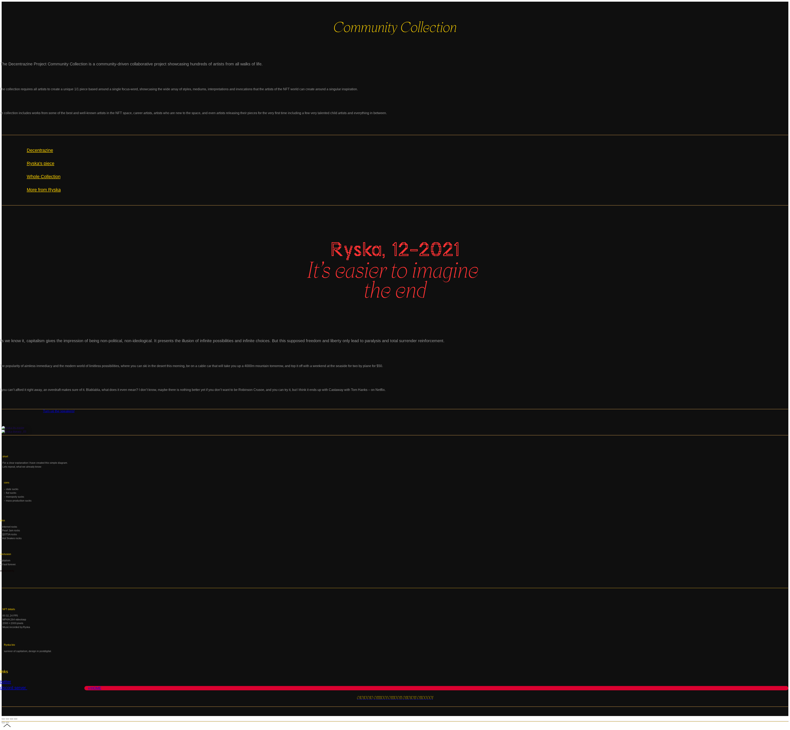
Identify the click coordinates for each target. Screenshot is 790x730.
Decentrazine (40, 150)
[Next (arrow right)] (7, 722)
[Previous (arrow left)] (3, 722)
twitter (5, 681)
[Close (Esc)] (3, 719)
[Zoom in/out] (15, 719)
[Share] (7, 719)
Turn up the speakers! (58, 411)
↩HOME (94, 688)
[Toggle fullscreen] (11, 719)
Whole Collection (43, 176)
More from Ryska (44, 189)
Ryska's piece (40, 163)
